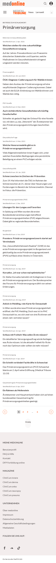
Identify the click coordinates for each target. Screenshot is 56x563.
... (51, 12)
